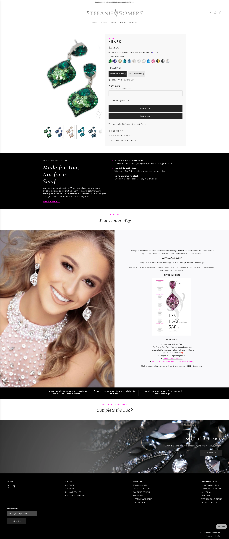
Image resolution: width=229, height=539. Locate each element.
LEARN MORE (210, 453)
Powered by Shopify (213, 536)
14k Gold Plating (136, 74)
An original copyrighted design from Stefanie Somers (172, 361)
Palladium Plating (117, 74)
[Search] (215, 12)
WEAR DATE (114, 86)
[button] (49, 78)
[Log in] (210, 12)
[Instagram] (14, 486)
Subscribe (16, 521)
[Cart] (220, 12)
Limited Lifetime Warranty (172, 359)
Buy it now (145, 116)
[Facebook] (8, 486)
